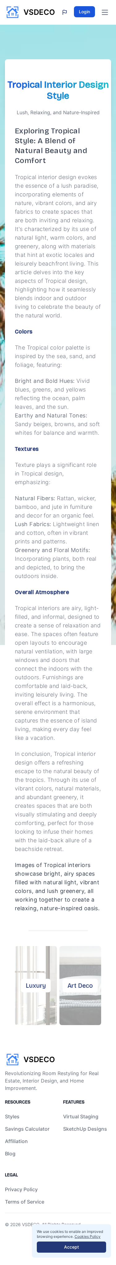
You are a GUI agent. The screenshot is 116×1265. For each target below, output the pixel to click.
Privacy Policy (21, 1189)
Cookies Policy (88, 1236)
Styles (12, 1116)
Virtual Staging (80, 1116)
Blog (10, 1153)
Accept (71, 1247)
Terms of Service (24, 1202)
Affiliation (16, 1141)
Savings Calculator (27, 1129)
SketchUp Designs (85, 1129)
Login (84, 11)
